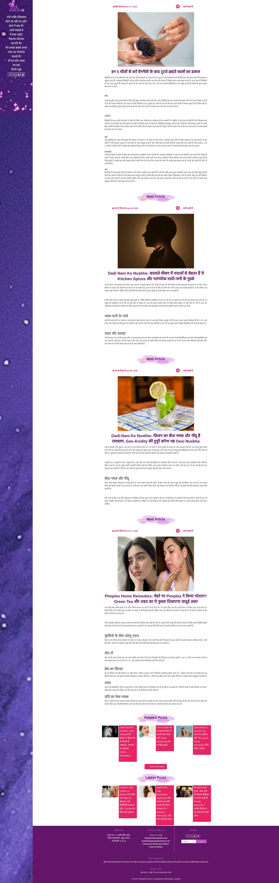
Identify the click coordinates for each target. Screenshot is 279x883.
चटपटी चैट (16, 43)
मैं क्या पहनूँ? (16, 34)
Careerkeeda (157, 862)
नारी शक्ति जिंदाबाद (16, 17)
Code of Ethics (156, 847)
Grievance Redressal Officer (156, 844)
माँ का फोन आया (16, 60)
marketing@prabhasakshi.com (156, 841)
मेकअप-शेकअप (16, 38)
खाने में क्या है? (16, 25)
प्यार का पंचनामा (16, 51)
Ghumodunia (185, 862)
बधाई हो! (16, 56)
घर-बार (16, 65)
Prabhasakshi (111, 862)
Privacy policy (159, 872)
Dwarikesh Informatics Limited (167, 879)
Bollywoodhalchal (200, 862)
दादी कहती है (16, 30)
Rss (169, 872)
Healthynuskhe (171, 862)
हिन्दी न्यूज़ (16, 69)
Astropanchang (142, 862)
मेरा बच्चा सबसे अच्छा (16, 47)
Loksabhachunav (126, 862)
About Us (147, 872)
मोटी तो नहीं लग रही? (16, 21)
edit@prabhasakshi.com (156, 838)
